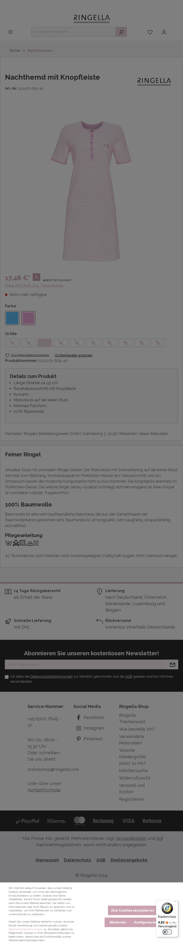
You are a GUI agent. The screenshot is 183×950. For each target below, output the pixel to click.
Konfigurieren (146, 922)
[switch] (167, 932)
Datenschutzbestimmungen (26, 929)
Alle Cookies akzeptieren (132, 910)
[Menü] (175, 903)
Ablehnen (117, 922)
